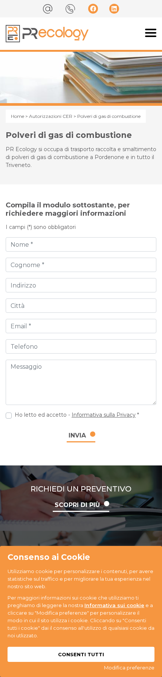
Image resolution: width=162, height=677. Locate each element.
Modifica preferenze (129, 668)
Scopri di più (77, 505)
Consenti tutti (81, 654)
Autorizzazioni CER (50, 116)
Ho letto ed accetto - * (77, 414)
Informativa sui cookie (114, 605)
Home (17, 116)
